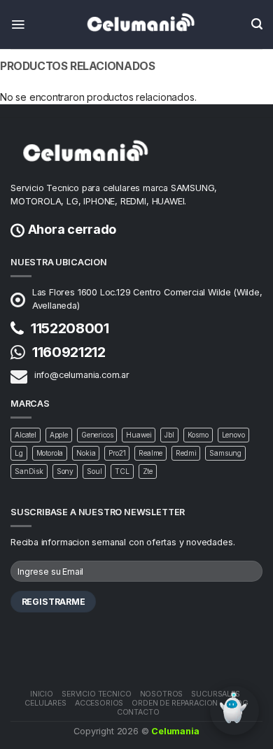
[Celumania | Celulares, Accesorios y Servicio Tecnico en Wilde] (136, 24)
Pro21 (116, 453)
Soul (94, 471)
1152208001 (70, 328)
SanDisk (29, 471)
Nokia (85, 453)
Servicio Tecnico (96, 694)
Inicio (41, 694)
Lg (19, 453)
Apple (59, 434)
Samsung (225, 453)
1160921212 (69, 352)
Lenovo (233, 434)
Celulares (45, 703)
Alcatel (25, 434)
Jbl (169, 434)
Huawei (138, 434)
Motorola (50, 453)
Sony (65, 471)
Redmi (186, 453)
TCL (122, 471)
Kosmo (198, 434)
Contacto (138, 712)
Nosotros (161, 694)
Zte (148, 471)
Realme (150, 453)
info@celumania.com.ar (82, 375)
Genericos (97, 434)
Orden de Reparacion (175, 703)
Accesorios (99, 703)
